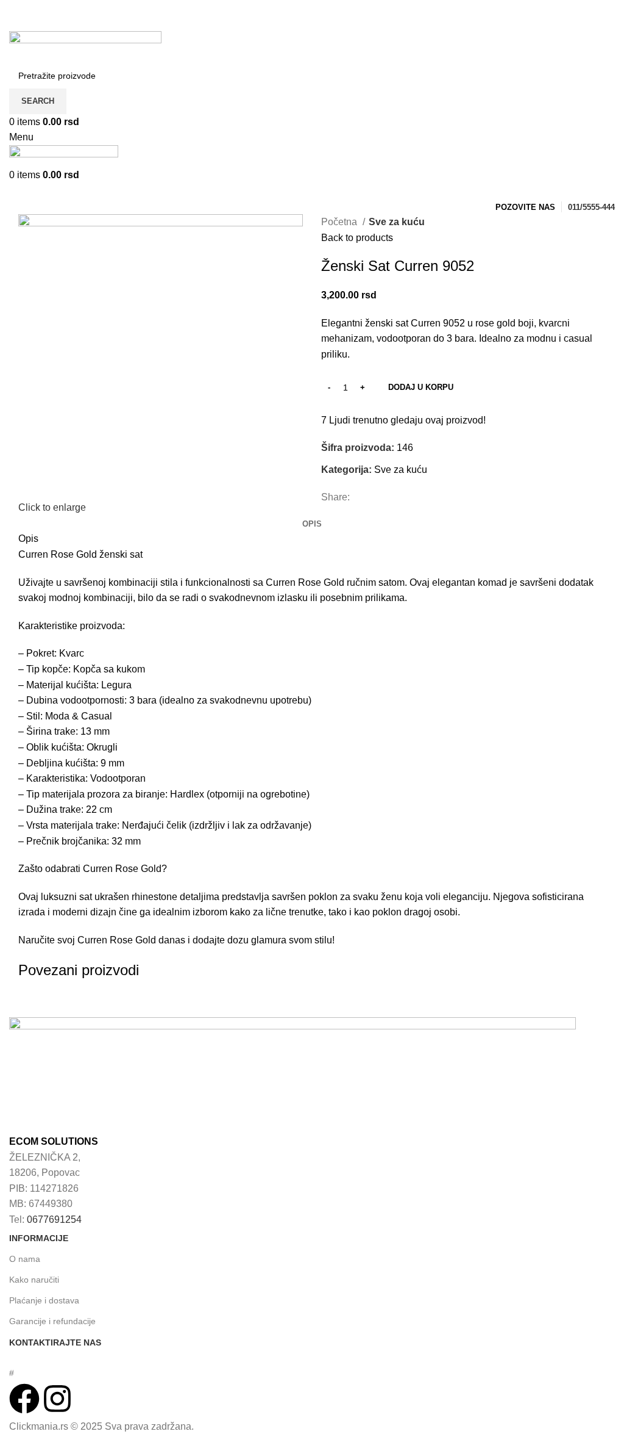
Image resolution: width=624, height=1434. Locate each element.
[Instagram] (57, 1398)
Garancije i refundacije (52, 1321)
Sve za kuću (397, 222)
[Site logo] (85, 46)
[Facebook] (24, 1398)
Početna (340, 222)
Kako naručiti (34, 1279)
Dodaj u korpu (420, 387)
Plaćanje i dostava (44, 1300)
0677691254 (54, 1219)
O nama (24, 1259)
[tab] (312, 524)
